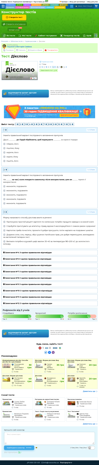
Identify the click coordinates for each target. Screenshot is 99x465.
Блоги (10, 2)
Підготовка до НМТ (41, 1)
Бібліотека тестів (17, 41)
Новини (4, 2)
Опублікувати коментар (19, 448)
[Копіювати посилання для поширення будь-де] (45, 352)
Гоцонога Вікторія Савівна (19, 47)
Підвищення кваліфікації (23, 2)
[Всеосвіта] (3, 6)
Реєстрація (87, 6)
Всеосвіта (4, 41)
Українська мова (30, 41)
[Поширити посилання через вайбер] (53, 352)
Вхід (80, 6)
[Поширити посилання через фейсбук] (49, 352)
